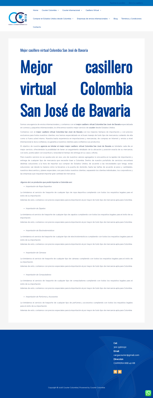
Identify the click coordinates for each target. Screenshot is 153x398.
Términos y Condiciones (131, 19)
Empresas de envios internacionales (92, 19)
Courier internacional (71, 10)
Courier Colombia (49, 10)
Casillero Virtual (92, 10)
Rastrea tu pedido (117, 3)
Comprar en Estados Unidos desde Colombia (52, 19)
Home (35, 10)
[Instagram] (120, 372)
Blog (116, 19)
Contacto (37, 27)
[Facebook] (115, 372)
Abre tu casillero (136, 3)
